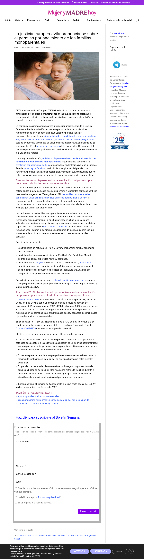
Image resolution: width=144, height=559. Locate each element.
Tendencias (93, 20)
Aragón (39, 262)
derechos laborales (47, 535)
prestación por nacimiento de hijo (32, 165)
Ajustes (119, 551)
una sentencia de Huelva (55, 226)
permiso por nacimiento (48, 146)
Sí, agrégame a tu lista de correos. (34, 502)
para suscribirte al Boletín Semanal (54, 417)
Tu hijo (76, 20)
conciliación (25, 535)
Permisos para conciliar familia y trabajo (38, 403)
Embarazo (32, 20)
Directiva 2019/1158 (26, 328)
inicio (8, 20)
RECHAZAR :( (100, 551)
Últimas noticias (79, 3)
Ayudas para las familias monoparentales (38, 396)
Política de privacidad (49, 497)
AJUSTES (36, 556)
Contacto (94, 3)
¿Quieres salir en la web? (118, 20)
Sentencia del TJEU (29, 299)
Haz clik (22, 417)
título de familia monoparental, (69, 280)
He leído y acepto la (39, 497)
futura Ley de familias (34, 168)
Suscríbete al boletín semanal (115, 3)
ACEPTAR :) (79, 551)
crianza (35, 535)
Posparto (62, 20)
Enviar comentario (88, 511)
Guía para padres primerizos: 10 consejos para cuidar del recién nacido (53, 400)
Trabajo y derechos (42, 47)
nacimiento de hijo (66, 535)
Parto (47, 20)
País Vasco (85, 262)
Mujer (18, 20)
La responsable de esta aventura (53, 3)
